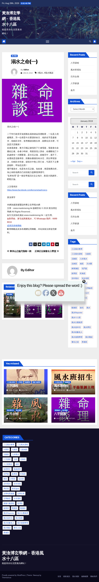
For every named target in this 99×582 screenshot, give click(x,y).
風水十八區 (76, 317)
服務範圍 (84, 576)
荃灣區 (20, 503)
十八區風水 (8, 464)
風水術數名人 (77, 332)
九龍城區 (23, 449)
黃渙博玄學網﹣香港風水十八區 (11, 19)
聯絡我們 (93, 576)
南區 (82, 264)
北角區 (74, 264)
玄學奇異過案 (8, 493)
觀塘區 (74, 308)
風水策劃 (19, 518)
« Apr (73, 161)
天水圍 (89, 264)
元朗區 (74, 259)
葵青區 (6, 508)
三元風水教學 (77, 249)
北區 (15, 459)
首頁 (59, 576)
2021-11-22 (60, 418)
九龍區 (88, 254)
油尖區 (21, 479)
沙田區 (12, 479)
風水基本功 (76, 327)
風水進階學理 (77, 337)
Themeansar (6, 578)
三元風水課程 (77, 254)
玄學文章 (20, 493)
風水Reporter (77, 313)
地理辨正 (7, 469)
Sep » (79, 161)
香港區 (84, 342)
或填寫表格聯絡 (14, 225)
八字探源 (75, 83)
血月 (73, 90)
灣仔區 (6, 489)
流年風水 (7, 484)
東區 (5, 479)
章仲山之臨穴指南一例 (20, 251)
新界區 (74, 273)
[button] (90, 41)
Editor (26, 70)
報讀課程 (27, 382)
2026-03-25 (13, 390)
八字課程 (75, 63)
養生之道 (75, 342)
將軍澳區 (75, 268)
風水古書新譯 (77, 322)
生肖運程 (17, 498)
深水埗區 (17, 484)
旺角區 (82, 273)
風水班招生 (76, 70)
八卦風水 (83, 259)
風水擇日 (87, 327)
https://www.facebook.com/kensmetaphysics (27, 190)
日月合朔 (75, 76)
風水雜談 (14, 56)
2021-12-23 (13, 418)
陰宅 (82, 308)
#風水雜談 (48, 73)
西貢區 (14, 508)
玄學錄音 (7, 498)
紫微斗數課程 (36, 382)
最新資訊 (66, 576)
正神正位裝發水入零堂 (46, 251)
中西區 (6, 449)
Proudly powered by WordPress (14, 575)
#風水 (40, 73)
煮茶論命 (57, 410)
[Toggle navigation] (47, 42)
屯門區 (84, 268)
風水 (88, 308)
